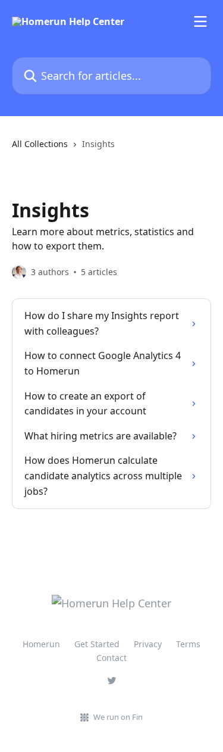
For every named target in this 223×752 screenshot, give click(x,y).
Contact (111, 657)
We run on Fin (118, 717)
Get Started (97, 644)
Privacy (148, 644)
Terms (188, 644)
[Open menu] (200, 21)
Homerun (41, 644)
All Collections (40, 143)
